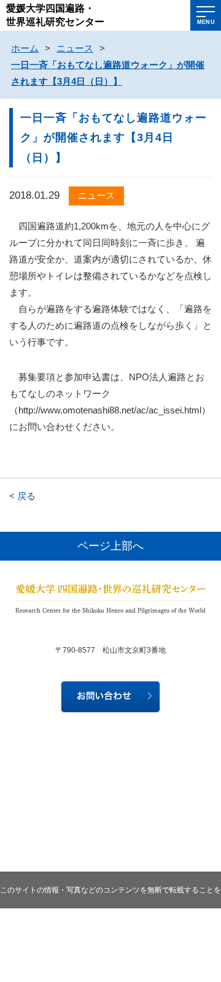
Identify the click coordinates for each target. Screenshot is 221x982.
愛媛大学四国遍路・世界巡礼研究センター (55, 15)
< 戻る (22, 496)
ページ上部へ (110, 546)
